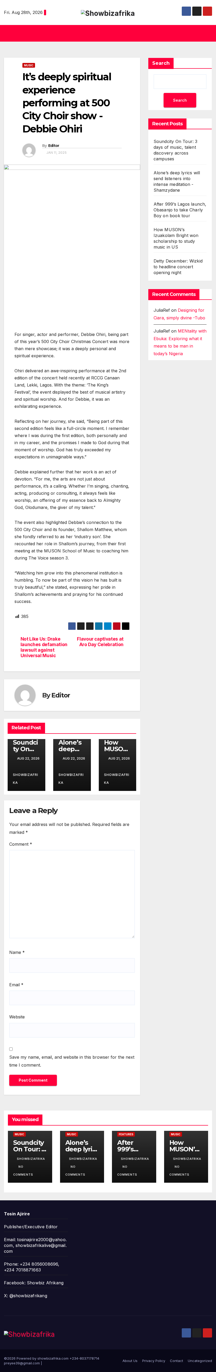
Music (28, 65)
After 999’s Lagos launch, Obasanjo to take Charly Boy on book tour (180, 209)
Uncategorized (200, 1361)
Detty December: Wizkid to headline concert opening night (178, 266)
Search (161, 63)
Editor (53, 145)
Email (16, 984)
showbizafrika (25, 779)
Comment (20, 844)
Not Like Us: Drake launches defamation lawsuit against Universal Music (44, 647)
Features (126, 1134)
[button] (105, 33)
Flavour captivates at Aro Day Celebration (100, 641)
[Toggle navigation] (207, 33)
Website (17, 1016)
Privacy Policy (153, 1361)
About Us (130, 1361)
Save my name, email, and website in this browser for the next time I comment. (71, 1061)
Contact (176, 1361)
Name (17, 952)
